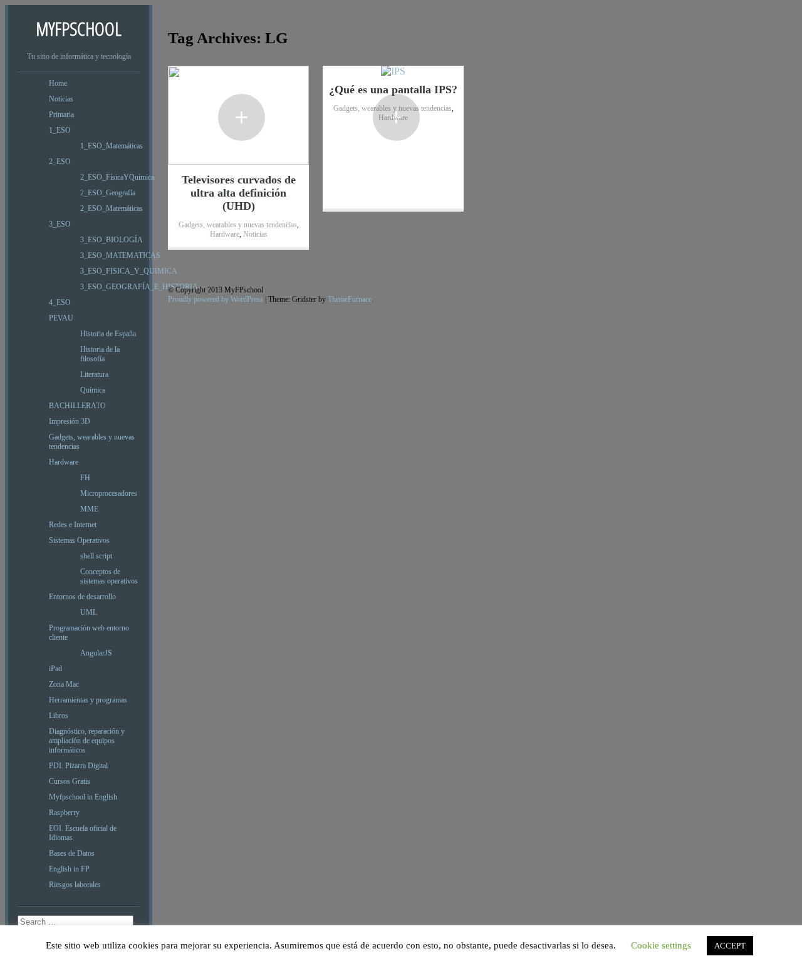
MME (89, 509)
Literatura (94, 374)
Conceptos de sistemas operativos (109, 576)
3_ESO (60, 224)
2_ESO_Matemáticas (111, 208)
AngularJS (96, 653)
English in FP (69, 869)
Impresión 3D (69, 421)
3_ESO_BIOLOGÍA (111, 239)
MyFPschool (79, 28)
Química (92, 390)
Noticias (61, 99)
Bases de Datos (72, 853)
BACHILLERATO (77, 405)
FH (85, 477)
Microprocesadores (108, 493)
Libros (58, 715)
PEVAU (61, 318)
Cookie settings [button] (661, 945)
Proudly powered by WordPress (215, 299)
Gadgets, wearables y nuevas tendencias (238, 224)
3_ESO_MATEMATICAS (120, 255)
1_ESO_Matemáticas (111, 145)
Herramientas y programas (88, 700)
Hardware (63, 462)
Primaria (61, 114)
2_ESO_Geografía (107, 192)
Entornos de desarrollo (82, 596)
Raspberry (64, 812)
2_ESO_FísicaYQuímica (117, 177)
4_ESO (60, 302)
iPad (55, 668)
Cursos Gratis (69, 781)
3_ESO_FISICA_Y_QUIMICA (128, 271)
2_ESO (60, 161)
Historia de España (108, 333)
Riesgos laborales (75, 884)
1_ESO (60, 130)
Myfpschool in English (83, 797)
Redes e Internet (72, 524)
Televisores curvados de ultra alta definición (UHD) (239, 192)
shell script (96, 556)
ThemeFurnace (350, 299)
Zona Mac (64, 684)
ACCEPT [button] (730, 945)
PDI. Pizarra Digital (78, 765)
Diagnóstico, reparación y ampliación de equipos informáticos (87, 740)
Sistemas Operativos (79, 540)
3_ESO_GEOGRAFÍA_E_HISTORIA (139, 286)
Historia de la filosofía (100, 354)
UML (88, 612)
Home (58, 83)
